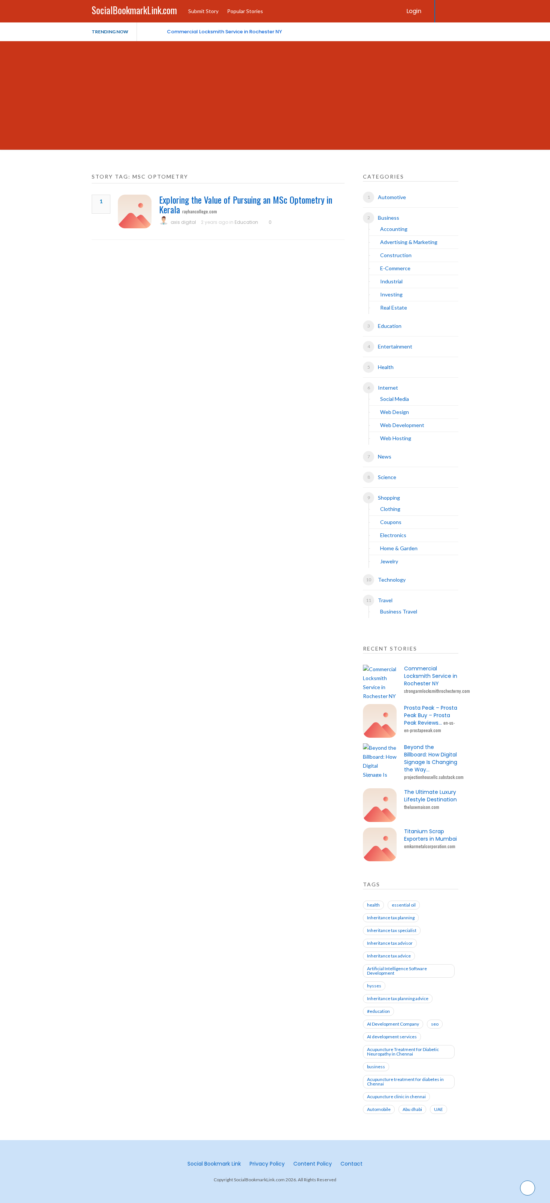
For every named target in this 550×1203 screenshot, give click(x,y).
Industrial (391, 281)
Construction (396, 255)
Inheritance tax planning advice (397, 998)
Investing (391, 294)
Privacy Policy (267, 1163)
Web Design (394, 412)
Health (386, 367)
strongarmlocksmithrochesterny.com (437, 691)
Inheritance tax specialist (391, 930)
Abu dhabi (412, 1109)
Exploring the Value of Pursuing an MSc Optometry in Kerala (245, 204)
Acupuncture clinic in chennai (396, 1096)
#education (378, 1011)
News (384, 456)
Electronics (393, 535)
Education (246, 222)
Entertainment (395, 346)
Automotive (392, 197)
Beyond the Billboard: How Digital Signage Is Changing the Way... (430, 758)
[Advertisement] (275, 97)
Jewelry (389, 561)
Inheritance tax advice (389, 956)
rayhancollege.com (199, 211)
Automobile (379, 1109)
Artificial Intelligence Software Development (397, 971)
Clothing (390, 509)
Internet (388, 387)
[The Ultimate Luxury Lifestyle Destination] (380, 805)
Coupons (390, 522)
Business (388, 217)
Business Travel (398, 611)
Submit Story (203, 11)
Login (413, 11)
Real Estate (393, 307)
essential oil (404, 905)
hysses (374, 986)
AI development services (392, 1036)
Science (387, 477)
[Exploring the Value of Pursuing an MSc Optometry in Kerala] (135, 211)
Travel (385, 600)
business (376, 1066)
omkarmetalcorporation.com (429, 846)
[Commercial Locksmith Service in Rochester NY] (380, 681)
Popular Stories (245, 11)
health (373, 905)
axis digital (183, 222)
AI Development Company (393, 1024)
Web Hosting (395, 438)
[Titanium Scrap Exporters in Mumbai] (380, 844)
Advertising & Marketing (408, 242)
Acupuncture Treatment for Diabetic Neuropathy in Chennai (403, 1052)
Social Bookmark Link (214, 1163)
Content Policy (312, 1163)
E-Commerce (395, 268)
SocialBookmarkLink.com (134, 10)
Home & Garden (399, 548)
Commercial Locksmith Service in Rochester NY (224, 31)
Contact (351, 1163)
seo (435, 1024)
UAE (438, 1109)
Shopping (389, 497)
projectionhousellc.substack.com (434, 777)
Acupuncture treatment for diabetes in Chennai (405, 1081)
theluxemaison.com (421, 807)
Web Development (402, 425)
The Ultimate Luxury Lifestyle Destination (430, 795)
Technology (392, 579)
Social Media (394, 399)
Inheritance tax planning (391, 917)
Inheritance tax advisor (390, 943)
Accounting (393, 229)
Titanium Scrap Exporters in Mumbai (430, 835)
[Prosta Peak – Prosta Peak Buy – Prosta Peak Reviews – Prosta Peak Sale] (380, 721)
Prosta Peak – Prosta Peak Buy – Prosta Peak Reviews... (430, 715)
